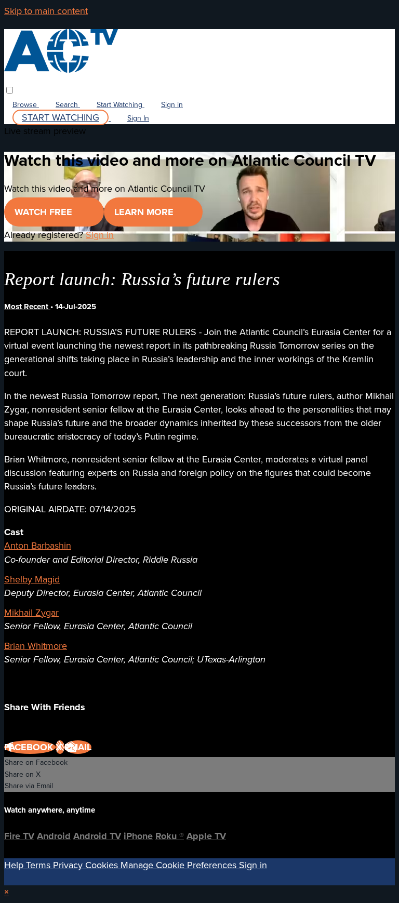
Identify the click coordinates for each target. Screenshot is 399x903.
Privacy (69, 865)
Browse (25, 104)
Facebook (30, 747)
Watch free (45, 212)
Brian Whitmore (35, 646)
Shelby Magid (32, 579)
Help (15, 865)
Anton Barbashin (37, 545)
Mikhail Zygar (31, 612)
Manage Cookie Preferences (180, 865)
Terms (39, 865)
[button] (9, 90)
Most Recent (27, 306)
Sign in (172, 104)
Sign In (138, 118)
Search (68, 104)
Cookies (103, 865)
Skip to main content (46, 11)
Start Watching (120, 104)
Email (77, 747)
